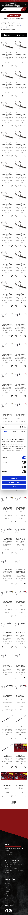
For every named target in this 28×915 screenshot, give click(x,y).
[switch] (24, 462)
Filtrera (8, 35)
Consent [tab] (5, 431)
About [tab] (23, 431)
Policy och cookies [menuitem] (9, 895)
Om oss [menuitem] (7, 885)
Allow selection (14, 482)
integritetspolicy (15, 827)
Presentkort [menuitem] (7, 899)
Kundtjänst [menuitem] (7, 891)
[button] (3, 5)
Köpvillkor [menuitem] (7, 893)
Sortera (21, 35)
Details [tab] (14, 431)
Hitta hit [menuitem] (7, 887)
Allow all (14, 478)
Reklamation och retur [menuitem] (10, 897)
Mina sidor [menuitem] (7, 883)
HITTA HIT (8, 857)
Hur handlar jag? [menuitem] (9, 889)
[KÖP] (12, 66)
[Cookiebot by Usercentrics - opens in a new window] (20, 427)
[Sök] (24, 9)
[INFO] (25, 126)
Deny (14, 486)
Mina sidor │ (12, 0)
